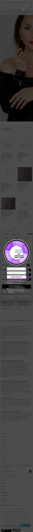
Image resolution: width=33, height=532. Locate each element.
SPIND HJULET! (16, 277)
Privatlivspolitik (20, 286)
